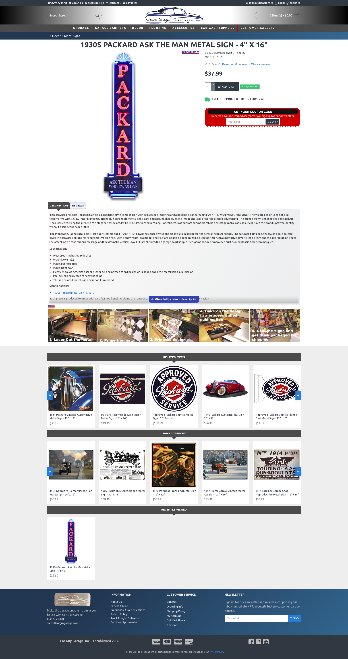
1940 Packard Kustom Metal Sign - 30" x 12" (225, 416)
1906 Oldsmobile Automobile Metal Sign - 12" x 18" (123, 492)
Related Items (174, 357)
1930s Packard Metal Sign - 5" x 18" (74, 292)
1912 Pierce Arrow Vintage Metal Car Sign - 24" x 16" (224, 492)
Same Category (174, 433)
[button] (50, 395)
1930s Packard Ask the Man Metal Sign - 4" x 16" (70, 569)
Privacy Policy (216, 652)
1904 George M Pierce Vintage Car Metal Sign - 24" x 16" (71, 492)
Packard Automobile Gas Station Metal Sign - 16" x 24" (121, 416)
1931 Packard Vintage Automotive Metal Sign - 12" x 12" (71, 416)
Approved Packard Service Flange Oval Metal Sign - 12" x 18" (276, 416)
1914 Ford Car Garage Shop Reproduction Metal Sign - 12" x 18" (277, 492)
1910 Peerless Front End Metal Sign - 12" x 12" (174, 492)
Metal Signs (72, 36)
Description (58, 205)
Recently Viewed (174, 509)
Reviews (78, 205)
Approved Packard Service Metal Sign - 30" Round (173, 416)
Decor (56, 36)
